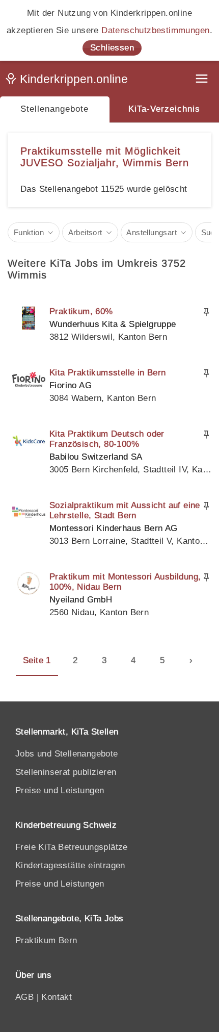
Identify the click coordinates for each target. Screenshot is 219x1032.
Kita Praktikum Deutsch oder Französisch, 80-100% (107, 439)
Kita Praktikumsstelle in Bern (107, 372)
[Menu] (202, 80)
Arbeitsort (85, 232)
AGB (24, 997)
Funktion (29, 232)
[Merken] (206, 312)
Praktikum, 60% (81, 311)
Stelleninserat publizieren (65, 772)
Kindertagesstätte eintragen (70, 865)
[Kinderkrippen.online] (68, 81)
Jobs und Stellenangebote (66, 754)
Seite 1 (37, 660)
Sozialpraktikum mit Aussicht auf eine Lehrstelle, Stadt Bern (124, 510)
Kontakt (56, 997)
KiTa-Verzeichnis (164, 109)
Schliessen (112, 48)
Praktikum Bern (46, 940)
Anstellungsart (151, 232)
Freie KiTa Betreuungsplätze (71, 847)
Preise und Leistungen (59, 790)
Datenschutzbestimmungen (155, 30)
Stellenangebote (54, 109)
